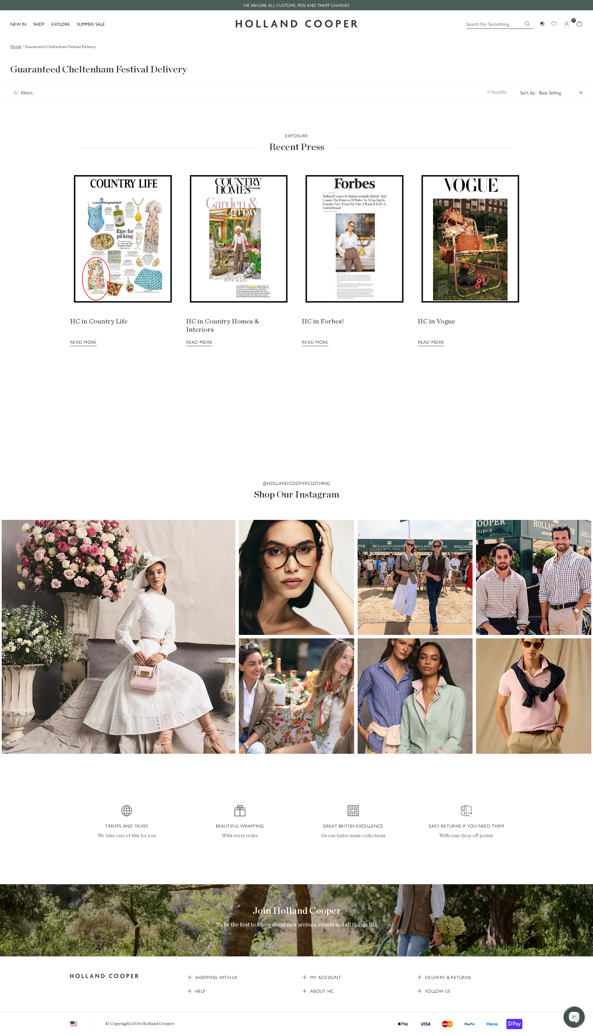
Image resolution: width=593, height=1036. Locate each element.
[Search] (527, 23)
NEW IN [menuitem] (18, 24)
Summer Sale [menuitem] (91, 24)
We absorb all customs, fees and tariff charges (296, 5)
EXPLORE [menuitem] (60, 24)
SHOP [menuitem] (39, 24)
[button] (118, 637)
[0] (579, 23)
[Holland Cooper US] (297, 24)
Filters (27, 92)
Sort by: (528, 92)
